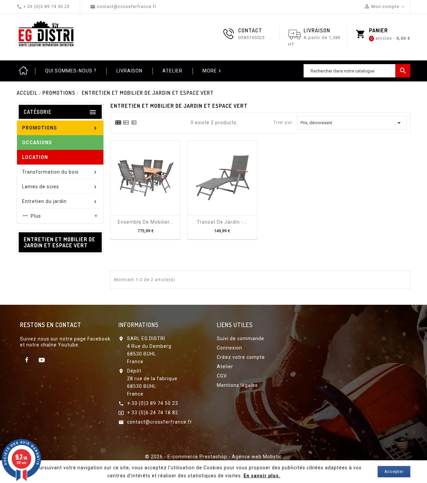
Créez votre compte (241, 357)
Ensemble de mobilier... (145, 222)
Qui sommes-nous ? (70, 70)
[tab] (118, 122)
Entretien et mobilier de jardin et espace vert (59, 242)
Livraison (129, 70)
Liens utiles (235, 324)
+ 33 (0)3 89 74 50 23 (152, 403)
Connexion (229, 347)
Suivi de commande (240, 338)
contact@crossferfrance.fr (159, 422)
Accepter (394, 471)
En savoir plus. (262, 475)
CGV (222, 376)
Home (23, 70)
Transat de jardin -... (222, 222)
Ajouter (139, 212)
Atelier (172, 70)
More (212, 71)
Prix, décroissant (352, 123)
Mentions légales (237, 385)
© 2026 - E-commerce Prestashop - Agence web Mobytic (213, 456)
